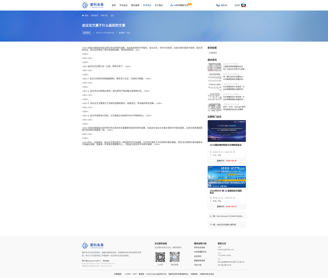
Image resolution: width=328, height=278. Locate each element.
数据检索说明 (199, 260)
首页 (114, 5)
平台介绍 (197, 265)
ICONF (128, 274)
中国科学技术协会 (207, 274)
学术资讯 (147, 5)
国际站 (224, 5)
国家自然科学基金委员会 (178, 274)
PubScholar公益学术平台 (156, 274)
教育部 (141, 274)
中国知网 (194, 274)
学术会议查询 (199, 247)
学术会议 (123, 5)
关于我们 (159, 5)
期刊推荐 (135, 5)
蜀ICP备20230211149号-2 (91, 261)
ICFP (135, 274)
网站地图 (106, 261)
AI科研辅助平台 (181, 5)
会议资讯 (197, 256)
